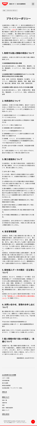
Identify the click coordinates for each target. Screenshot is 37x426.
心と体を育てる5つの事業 (9, 374)
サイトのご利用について (9, 422)
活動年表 (4, 402)
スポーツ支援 (5, 378)
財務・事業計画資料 (7, 407)
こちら (14, 29)
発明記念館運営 (6, 385)
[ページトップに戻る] (33, 422)
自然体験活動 (5, 380)
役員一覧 (4, 400)
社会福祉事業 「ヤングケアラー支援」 (12, 388)
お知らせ (4, 391)
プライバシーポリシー (21, 422)
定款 (3, 405)
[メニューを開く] (33, 4)
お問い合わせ (5, 414)
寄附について (5, 410)
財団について (5, 397)
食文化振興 (5, 383)
